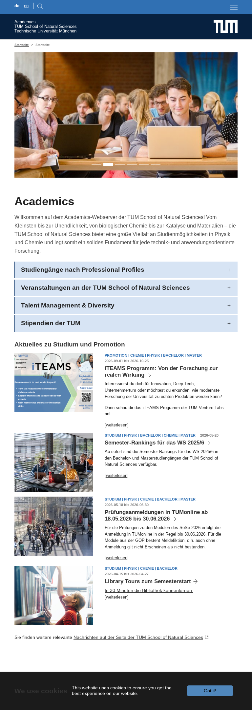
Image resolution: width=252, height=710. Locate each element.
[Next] (226, 115)
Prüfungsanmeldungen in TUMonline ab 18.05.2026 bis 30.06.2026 (156, 515)
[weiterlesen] (117, 425)
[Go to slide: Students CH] (120, 164)
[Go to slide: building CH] (155, 164)
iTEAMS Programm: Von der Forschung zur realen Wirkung (161, 371)
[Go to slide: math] (132, 164)
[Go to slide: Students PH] (108, 164)
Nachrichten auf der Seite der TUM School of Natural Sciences (138, 637)
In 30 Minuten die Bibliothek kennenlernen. (149, 590)
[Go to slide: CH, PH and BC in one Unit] (96, 164)
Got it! (210, 690)
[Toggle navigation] (234, 7)
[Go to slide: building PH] (144, 164)
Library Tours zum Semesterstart (148, 581)
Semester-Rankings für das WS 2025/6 (154, 443)
